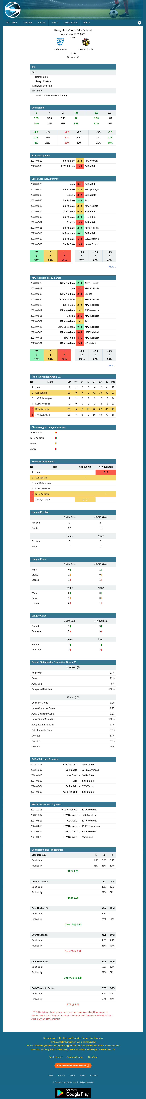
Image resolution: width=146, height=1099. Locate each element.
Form (55, 22)
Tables (27, 22)
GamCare (92, 1057)
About (82, 1075)
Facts (42, 22)
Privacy (61, 1075)
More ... (112, 266)
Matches (11, 22)
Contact (94, 1075)
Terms (72, 1075)
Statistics (70, 22)
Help (50, 1075)
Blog (86, 22)
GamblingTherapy (75, 1057)
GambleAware (55, 1057)
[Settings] (139, 22)
